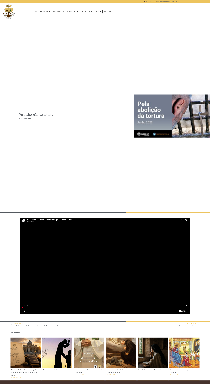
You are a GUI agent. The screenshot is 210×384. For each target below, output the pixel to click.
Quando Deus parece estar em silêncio (151, 370)
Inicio (35, 11)
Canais (97, 11)
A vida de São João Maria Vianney (54, 370)
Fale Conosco (108, 11)
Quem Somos (44, 11)
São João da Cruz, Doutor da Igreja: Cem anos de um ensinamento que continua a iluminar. (24, 372)
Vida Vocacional (71, 11)
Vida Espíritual (85, 11)
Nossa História (57, 11)
